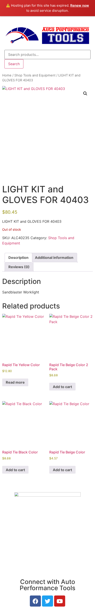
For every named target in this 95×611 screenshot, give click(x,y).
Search (14, 64)
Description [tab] (18, 257)
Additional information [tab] (54, 257)
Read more (15, 382)
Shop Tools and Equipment (34, 75)
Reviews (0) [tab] (19, 267)
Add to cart (62, 387)
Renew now (79, 5)
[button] (85, 94)
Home (6, 75)
